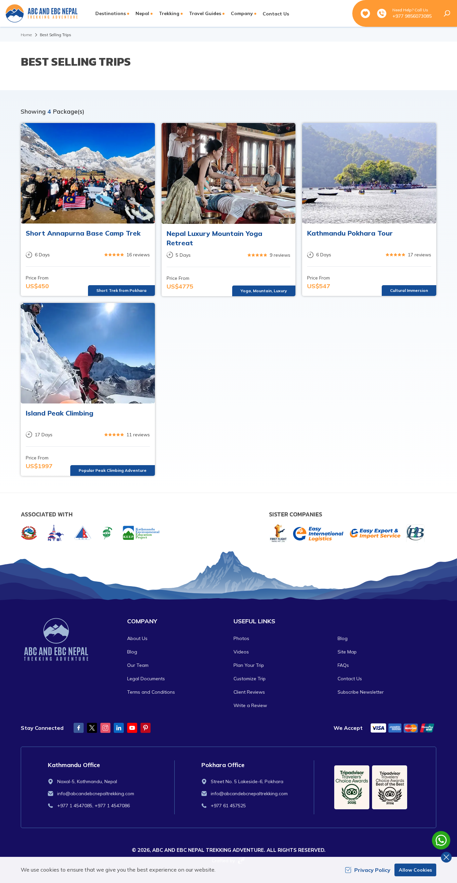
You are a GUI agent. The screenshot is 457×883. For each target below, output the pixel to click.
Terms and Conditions (151, 692)
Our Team (138, 665)
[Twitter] (92, 728)
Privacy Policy (372, 870)
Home (26, 34)
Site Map (347, 652)
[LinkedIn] (119, 728)
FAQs (343, 665)
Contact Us (276, 14)
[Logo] (69, 640)
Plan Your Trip (249, 665)
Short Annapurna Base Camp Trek (83, 233)
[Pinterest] (146, 728)
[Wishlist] (365, 13)
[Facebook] (79, 728)
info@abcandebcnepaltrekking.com (95, 794)
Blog (132, 652)
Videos (241, 652)
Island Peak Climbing (59, 413)
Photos (241, 638)
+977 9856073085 (412, 16)
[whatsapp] (441, 840)
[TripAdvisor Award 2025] (351, 787)
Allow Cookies (415, 870)
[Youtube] (132, 728)
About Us (137, 638)
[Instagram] (105, 728)
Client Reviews (249, 692)
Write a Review (250, 705)
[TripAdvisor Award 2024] (389, 787)
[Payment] (402, 727)
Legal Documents (146, 679)
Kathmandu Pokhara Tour (350, 233)
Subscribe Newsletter (361, 692)
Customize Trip (250, 679)
